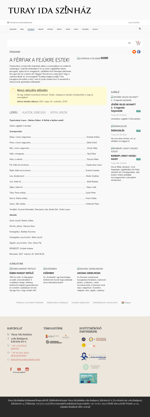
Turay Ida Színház (119, 115)
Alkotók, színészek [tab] (34, 112)
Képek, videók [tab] (58, 112)
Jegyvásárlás (134, 22)
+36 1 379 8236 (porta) (19, 347)
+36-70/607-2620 (98, 403)
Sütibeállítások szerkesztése (105, 302)
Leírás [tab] (14, 112)
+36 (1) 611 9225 (42, 403)
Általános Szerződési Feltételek (29, 302)
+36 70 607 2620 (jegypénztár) (20, 354)
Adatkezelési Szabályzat (57, 302)
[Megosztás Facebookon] (138, 52)
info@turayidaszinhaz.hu (21, 22)
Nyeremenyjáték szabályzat (63, 403)
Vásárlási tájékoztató (80, 302)
